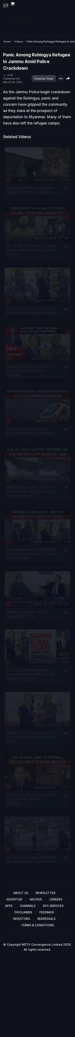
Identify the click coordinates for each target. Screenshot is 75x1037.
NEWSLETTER (45, 893)
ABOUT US (20, 893)
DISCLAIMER (23, 912)
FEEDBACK (46, 912)
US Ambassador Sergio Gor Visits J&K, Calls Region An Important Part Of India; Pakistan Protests (32, 554)
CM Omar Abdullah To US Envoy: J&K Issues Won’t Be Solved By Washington (30, 799)
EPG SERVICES (53, 906)
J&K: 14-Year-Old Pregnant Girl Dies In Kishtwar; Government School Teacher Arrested (31, 250)
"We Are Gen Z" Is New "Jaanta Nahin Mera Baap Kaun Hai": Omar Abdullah (31, 859)
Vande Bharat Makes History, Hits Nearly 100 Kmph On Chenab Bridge (30, 431)
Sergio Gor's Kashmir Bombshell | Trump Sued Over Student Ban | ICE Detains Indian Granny (30, 674)
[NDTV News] (20, 18)
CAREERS (55, 899)
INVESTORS (21, 918)
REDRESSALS (46, 918)
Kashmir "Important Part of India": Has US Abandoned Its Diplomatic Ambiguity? (30, 371)
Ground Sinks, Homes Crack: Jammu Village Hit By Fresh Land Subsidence (31, 190)
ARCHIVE (36, 899)
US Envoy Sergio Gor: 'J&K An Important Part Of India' (26, 614)
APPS (8, 906)
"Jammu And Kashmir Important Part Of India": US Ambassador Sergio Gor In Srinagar (31, 737)
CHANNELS (28, 906)
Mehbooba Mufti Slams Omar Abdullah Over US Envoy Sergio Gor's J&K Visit (31, 310)
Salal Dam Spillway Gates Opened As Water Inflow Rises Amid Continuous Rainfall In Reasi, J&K (30, 491)
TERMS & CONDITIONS (37, 925)
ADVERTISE (14, 899)
